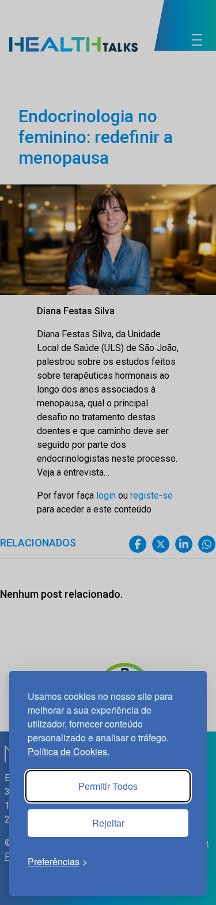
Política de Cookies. (68, 751)
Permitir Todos (108, 786)
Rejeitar (108, 822)
